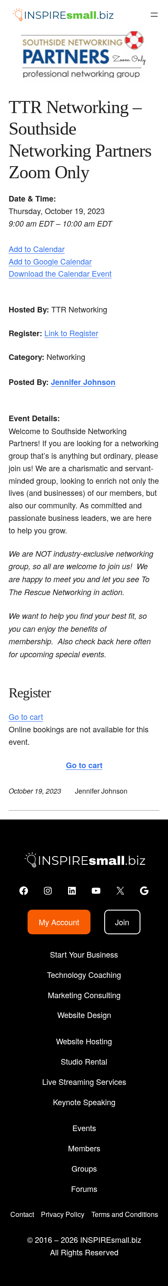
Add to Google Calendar (50, 261)
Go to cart (26, 716)
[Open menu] (154, 14)
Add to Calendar (37, 248)
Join (122, 921)
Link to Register (71, 332)
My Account (59, 921)
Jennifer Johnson (83, 382)
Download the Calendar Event (60, 273)
